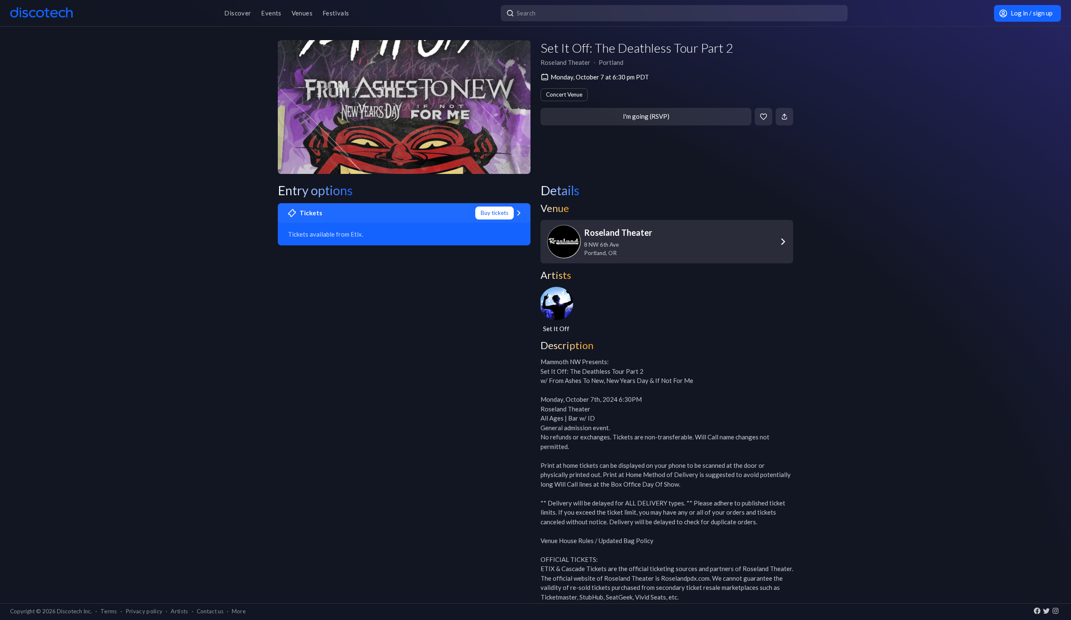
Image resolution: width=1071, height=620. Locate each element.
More (239, 611)
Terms (108, 611)
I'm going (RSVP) (646, 116)
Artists (179, 611)
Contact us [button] (210, 611)
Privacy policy (144, 611)
